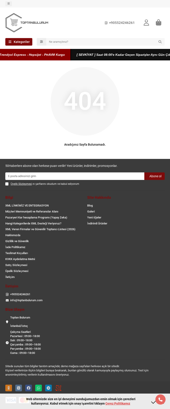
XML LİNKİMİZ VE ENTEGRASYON (27, 205)
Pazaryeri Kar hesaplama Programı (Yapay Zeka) (36, 217)
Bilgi (9, 197)
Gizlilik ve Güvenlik (17, 241)
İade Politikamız (15, 247)
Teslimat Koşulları (16, 253)
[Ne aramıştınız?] (160, 41)
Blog (90, 205)
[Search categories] (41, 42)
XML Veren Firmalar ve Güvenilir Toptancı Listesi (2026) (40, 229)
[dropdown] (8, 3)
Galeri (91, 211)
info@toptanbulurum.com (26, 300)
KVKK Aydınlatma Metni (20, 259)
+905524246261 (122, 23)
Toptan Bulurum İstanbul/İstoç (20, 322)
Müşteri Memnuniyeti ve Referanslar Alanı (31, 211)
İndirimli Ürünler (97, 223)
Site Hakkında (99, 197)
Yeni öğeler (94, 217)
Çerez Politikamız (117, 403)
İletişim (10, 277)
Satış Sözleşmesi (16, 265)
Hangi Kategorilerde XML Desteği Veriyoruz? (33, 223)
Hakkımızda (12, 235)
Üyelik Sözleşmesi (16, 271)
